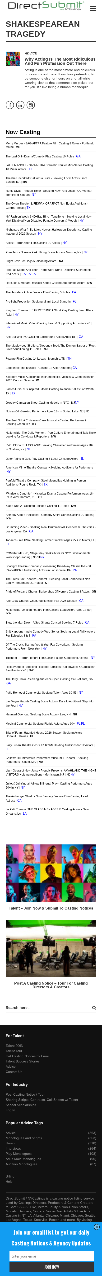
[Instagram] (31, 105)
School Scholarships (21, 1105)
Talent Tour (14, 1051)
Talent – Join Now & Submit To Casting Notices (51, 908)
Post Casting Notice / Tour (25, 1094)
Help (9, 1181)
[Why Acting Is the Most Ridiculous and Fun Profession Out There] (13, 59)
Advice (31, 53)
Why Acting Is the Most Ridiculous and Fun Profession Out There (60, 61)
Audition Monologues (21, 1164)
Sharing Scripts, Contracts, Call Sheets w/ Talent (42, 1100)
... (91, 87)
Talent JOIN (14, 1046)
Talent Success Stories (23, 1061)
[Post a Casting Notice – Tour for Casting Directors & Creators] (51, 948)
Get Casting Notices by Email (27, 1056)
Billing (10, 1176)
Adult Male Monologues (23, 1159)
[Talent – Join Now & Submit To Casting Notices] (51, 873)
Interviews (13, 1148)
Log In (10, 1110)
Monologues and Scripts (24, 1138)
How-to (11, 1143)
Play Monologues (19, 1154)
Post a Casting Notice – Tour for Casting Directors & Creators (51, 985)
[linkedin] (20, 105)
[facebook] (10, 105)
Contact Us (14, 1072)
